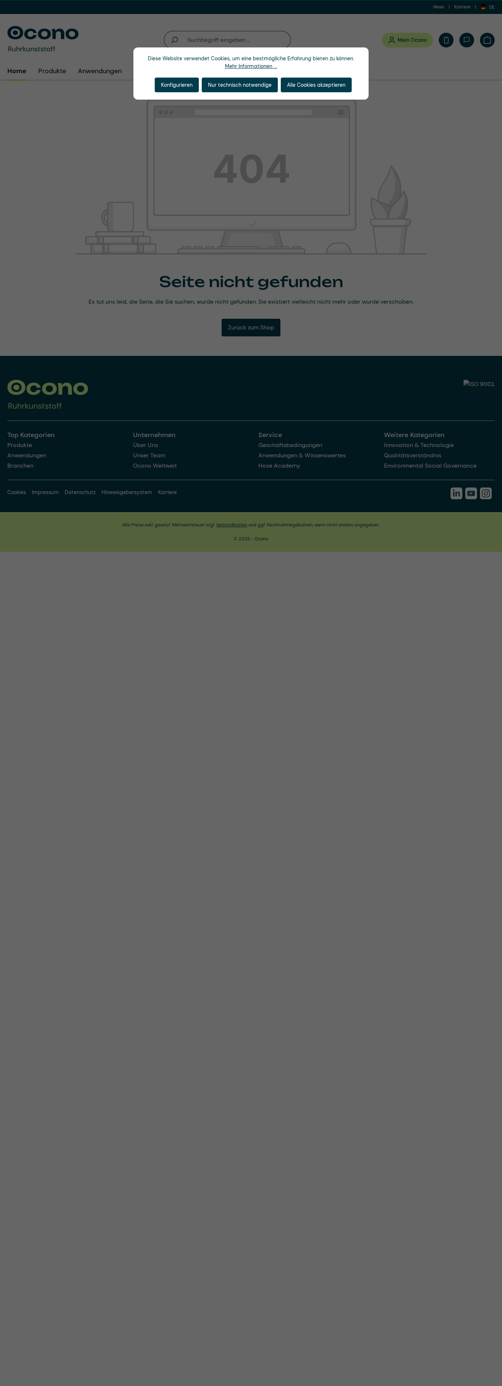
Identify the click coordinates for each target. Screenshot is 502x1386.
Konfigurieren (177, 85)
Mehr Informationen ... (251, 66)
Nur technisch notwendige (240, 85)
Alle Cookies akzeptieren (316, 85)
